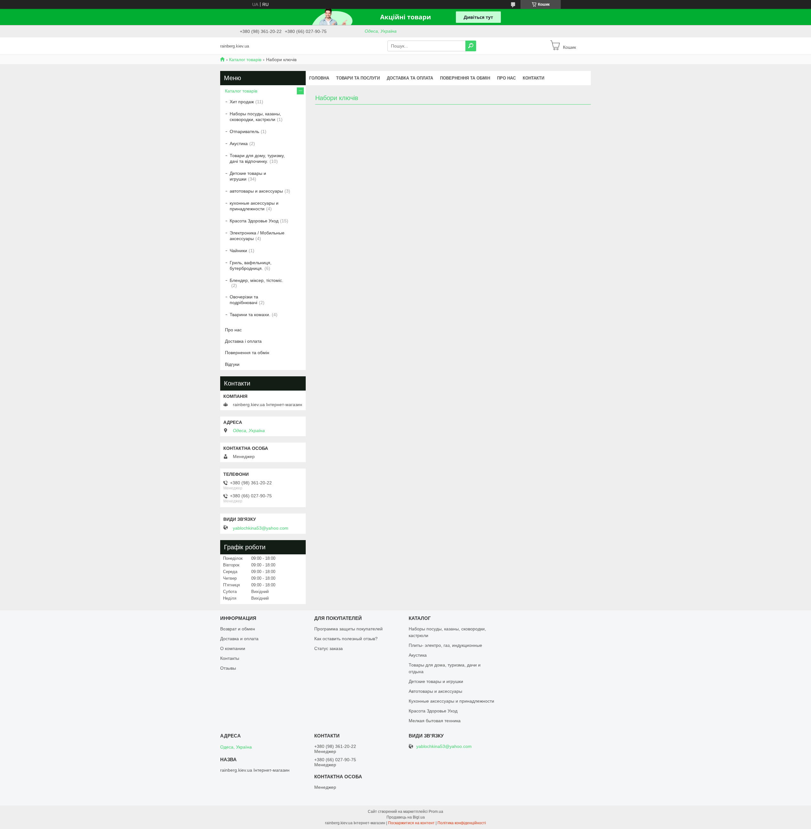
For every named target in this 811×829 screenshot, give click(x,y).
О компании (232, 648)
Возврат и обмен (237, 628)
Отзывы (228, 668)
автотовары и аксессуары (256, 191)
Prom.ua (436, 811)
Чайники (238, 250)
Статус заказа (328, 648)
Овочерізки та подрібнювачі (244, 299)
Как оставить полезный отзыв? (346, 638)
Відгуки (232, 364)
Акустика (239, 143)
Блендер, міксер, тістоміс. (256, 280)
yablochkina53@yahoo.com (260, 528)
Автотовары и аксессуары (435, 691)
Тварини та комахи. (250, 314)
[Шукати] (470, 46)
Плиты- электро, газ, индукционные (445, 645)
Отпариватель (244, 131)
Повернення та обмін (465, 78)
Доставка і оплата (243, 341)
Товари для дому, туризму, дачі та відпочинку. (257, 158)
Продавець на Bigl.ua (405, 817)
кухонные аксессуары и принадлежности (254, 206)
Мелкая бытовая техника (435, 720)
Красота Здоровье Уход (254, 220)
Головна (319, 78)
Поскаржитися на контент (411, 823)
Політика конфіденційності (461, 823)
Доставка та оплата (410, 78)
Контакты (229, 658)
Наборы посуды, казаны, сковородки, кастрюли (255, 116)
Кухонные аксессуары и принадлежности (451, 701)
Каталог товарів (245, 59)
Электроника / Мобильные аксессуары (257, 235)
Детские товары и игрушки (248, 176)
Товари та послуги (358, 78)
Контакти (533, 78)
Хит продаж (242, 101)
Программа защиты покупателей (348, 628)
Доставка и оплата (239, 638)
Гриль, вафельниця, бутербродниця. (250, 265)
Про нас (506, 78)
